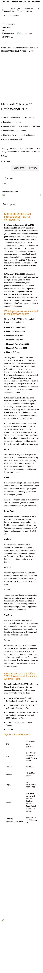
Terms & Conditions (10, 884)
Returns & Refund (9, 879)
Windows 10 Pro (9, 914)
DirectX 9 (29, 753)
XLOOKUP (31, 426)
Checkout (6, 858)
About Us (6, 867)
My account (6, 849)
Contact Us (6, 888)
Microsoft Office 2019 (11, 905)
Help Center (7, 862)
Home (4, 48)
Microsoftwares (21, 251)
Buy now (33, 168)
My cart (5, 853)
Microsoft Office (13, 48)
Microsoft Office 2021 (29, 48)
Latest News (7, 893)
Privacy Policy (8, 875)
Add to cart (19, 168)
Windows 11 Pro (9, 910)
